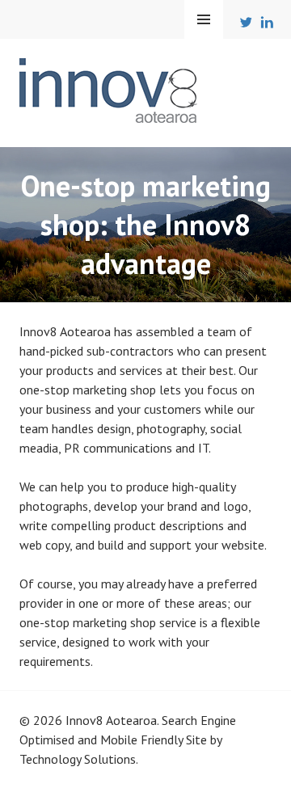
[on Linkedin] (268, 25)
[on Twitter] (248, 25)
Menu (204, 19)
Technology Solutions (77, 759)
